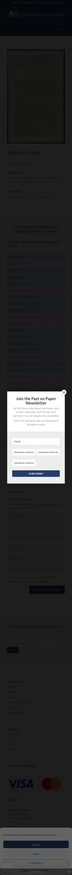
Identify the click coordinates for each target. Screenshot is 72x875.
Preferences (36, 863)
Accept (36, 844)
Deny (36, 853)
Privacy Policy (42, 870)
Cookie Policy (28, 870)
